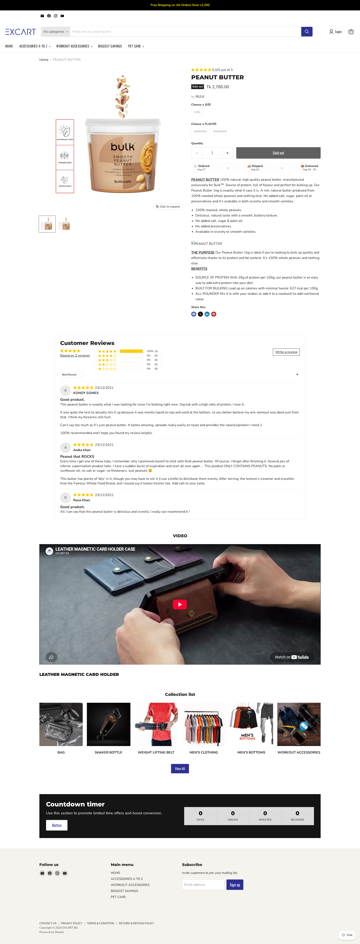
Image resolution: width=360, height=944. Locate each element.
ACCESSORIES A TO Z (33, 46)
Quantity (197, 143)
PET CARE (135, 46)
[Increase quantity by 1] (227, 153)
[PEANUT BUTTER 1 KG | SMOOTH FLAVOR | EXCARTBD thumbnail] (47, 224)
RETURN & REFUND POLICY (136, 923)
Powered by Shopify (51, 932)
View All (180, 768)
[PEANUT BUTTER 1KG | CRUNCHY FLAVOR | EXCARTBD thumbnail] (65, 224)
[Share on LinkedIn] (207, 314)
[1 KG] (197, 116)
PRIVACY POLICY (71, 923)
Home (44, 60)
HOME (9, 46)
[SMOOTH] (200, 136)
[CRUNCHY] (220, 136)
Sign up (235, 884)
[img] (83, 388)
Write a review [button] (286, 352)
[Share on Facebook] (193, 314)
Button (56, 825)
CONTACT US (47, 923)
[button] (201, 70)
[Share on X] (200, 314)
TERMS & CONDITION (100, 923)
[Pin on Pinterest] (213, 314)
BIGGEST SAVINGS (110, 46)
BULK (200, 96)
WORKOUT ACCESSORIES (73, 46)
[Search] (306, 31)
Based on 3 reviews (75, 355)
